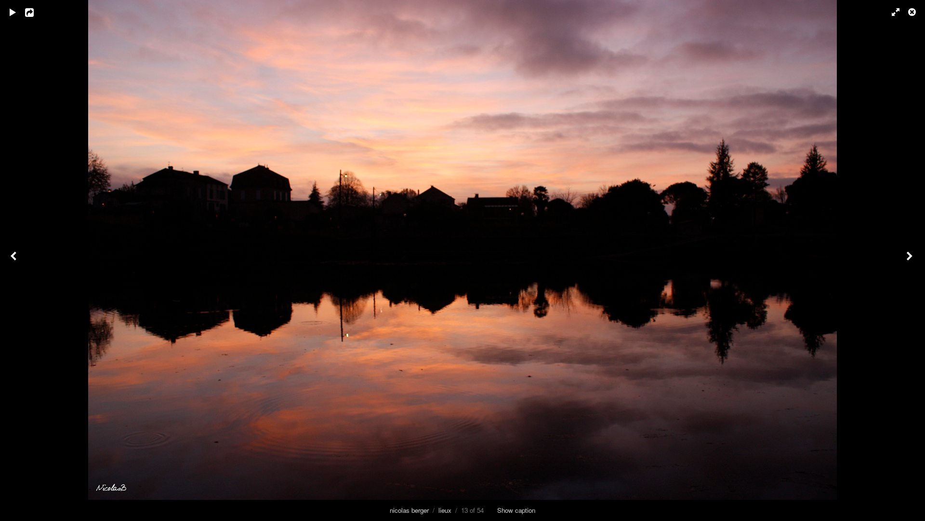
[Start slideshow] (13, 12)
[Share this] (36, 12)
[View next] (910, 260)
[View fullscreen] (891, 12)
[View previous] (14, 260)
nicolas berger (409, 510)
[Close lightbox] (913, 12)
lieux (444, 510)
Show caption (516, 510)
